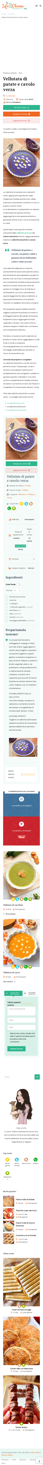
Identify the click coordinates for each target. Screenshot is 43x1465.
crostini (16, 617)
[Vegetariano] (14, 508)
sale (15, 614)
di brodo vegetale (20, 607)
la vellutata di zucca (15, 403)
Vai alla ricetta (20, 107)
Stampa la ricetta (20, 114)
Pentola (28, 485)
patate (12, 600)
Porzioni (9, 590)
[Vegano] (9, 508)
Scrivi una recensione (14, 993)
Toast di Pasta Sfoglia (21, 1310)
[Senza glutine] (21, 504)
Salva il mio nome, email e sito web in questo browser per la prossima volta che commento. (22, 1037)
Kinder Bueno (21, 1427)
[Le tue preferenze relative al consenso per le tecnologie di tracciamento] (39, 1461)
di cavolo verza (17, 597)
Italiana (25, 490)
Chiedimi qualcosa (32, 993)
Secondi (22, 1460)
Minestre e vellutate (10, 73)
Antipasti (5, 1460)
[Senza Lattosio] (26, 504)
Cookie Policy (35, 1452)
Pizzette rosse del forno (26, 1211)
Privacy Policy (7, 1455)
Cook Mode (11, 584)
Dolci (3, 1463)
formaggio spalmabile (21, 620)
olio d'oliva (15, 610)
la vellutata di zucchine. (17, 410)
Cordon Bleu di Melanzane (21, 1369)
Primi (20, 73)
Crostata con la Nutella (26, 1235)
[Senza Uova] (31, 504)
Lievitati (32, 1460)
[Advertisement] (21, 42)
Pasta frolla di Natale (25, 1200)
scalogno (13, 603)
